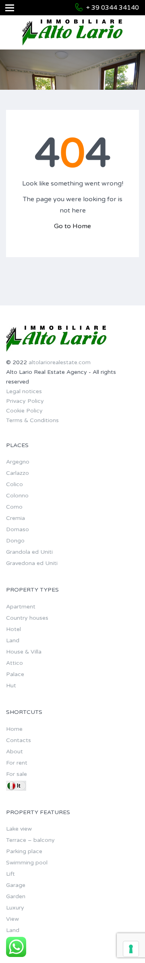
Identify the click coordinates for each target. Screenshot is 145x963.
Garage (15, 885)
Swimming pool (27, 862)
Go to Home (72, 226)
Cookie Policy (24, 410)
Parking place (24, 851)
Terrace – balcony (30, 840)
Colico (14, 484)
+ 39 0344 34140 (112, 8)
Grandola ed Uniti (29, 552)
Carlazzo (17, 473)
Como (14, 506)
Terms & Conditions (32, 420)
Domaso (17, 529)
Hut (11, 685)
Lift (10, 873)
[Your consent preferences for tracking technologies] (131, 949)
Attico (14, 663)
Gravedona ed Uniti (32, 563)
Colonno (17, 495)
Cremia (15, 518)
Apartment (20, 606)
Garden (15, 896)
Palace (15, 674)
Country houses (27, 618)
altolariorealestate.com (60, 362)
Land (12, 640)
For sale (16, 774)
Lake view (19, 828)
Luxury (15, 907)
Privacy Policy (25, 401)
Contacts (18, 740)
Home (14, 729)
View (12, 919)
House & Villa (23, 651)
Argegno (17, 461)
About (14, 751)
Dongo (15, 540)
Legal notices (24, 391)
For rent (16, 762)
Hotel (13, 629)
